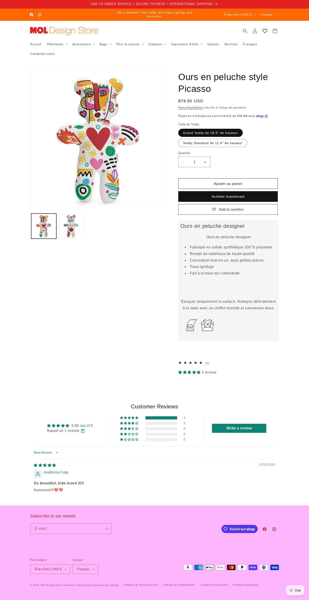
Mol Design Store (51, 585)
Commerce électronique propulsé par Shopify (91, 585)
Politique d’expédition (245, 584)
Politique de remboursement (141, 584)
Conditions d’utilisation (214, 584)
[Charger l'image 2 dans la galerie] (71, 226)
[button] (56, 44)
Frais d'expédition (190, 107)
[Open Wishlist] (265, 31)
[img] (45, 465)
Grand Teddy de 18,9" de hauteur (210, 133)
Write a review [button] (239, 428)
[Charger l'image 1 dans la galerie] (43, 226)
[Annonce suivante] (203, 14)
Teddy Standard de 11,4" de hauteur (212, 143)
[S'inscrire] (106, 528)
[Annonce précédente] (106, 14)
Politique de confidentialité (179, 584)
